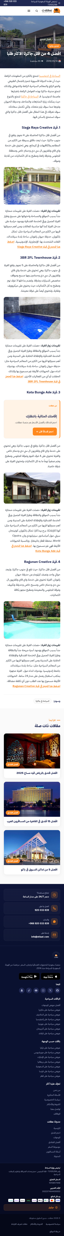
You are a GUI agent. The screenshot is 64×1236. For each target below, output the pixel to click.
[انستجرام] (43, 990)
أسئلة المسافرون (53, 1151)
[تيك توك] (29, 990)
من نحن (56, 1090)
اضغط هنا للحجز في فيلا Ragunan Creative (36, 686)
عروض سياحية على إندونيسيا (48, 1019)
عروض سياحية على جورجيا (49, 1024)
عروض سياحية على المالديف (48, 1014)
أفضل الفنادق (54, 1142)
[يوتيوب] (36, 990)
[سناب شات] (22, 990)
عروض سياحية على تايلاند (49, 1033)
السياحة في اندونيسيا (49, 75)
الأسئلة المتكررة (53, 1095)
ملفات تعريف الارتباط (19, 1224)
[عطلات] (51, 11)
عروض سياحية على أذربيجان (48, 1028)
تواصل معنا (55, 1109)
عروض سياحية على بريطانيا (49, 1061)
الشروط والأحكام (53, 1104)
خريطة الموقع (55, 1231)
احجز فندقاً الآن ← (44, 431)
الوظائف (57, 1113)
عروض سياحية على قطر (50, 1076)
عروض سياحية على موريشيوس (47, 1052)
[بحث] (37, 11)
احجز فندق (55, 1132)
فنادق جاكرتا (54, 46)
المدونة (57, 1156)
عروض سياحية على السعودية (48, 1066)
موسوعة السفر (54, 1146)
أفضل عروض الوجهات (51, 1005)
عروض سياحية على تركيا (50, 1047)
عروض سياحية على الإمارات (48, 1057)
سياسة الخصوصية (52, 1099)
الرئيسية (57, 39)
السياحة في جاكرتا (30, 96)
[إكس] (50, 990)
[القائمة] (29, 11)
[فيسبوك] (57, 990)
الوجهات (56, 1137)
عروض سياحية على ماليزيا (49, 1009)
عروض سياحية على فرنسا (49, 1071)
